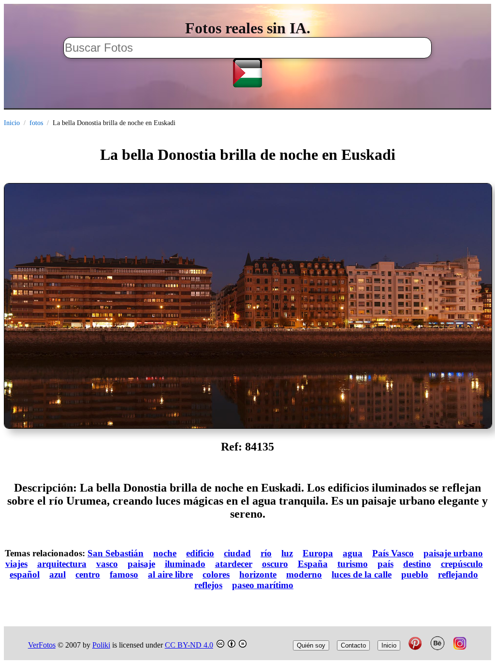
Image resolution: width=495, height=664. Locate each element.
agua (353, 553)
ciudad (237, 553)
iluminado (185, 564)
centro (87, 574)
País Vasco (393, 553)
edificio (200, 553)
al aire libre (170, 574)
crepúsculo (462, 564)
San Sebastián (115, 553)
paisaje (141, 564)
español (25, 574)
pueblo (414, 574)
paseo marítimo (262, 585)
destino (417, 564)
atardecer (233, 564)
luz (287, 553)
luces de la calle (362, 574)
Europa (318, 553)
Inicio (12, 123)
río (266, 553)
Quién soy (311, 645)
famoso (124, 574)
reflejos (208, 585)
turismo (352, 564)
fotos (36, 123)
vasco (107, 564)
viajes (16, 564)
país (385, 564)
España (313, 564)
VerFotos (42, 645)
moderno (304, 574)
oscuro (275, 564)
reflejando (458, 574)
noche (164, 553)
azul (57, 574)
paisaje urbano (453, 553)
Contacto (353, 645)
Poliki (101, 645)
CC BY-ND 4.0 (189, 645)
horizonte (258, 574)
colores (216, 574)
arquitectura (62, 564)
